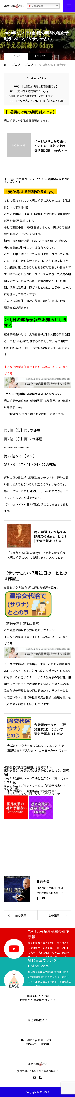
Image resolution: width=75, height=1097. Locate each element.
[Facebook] (38, 898)
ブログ (16, 56)
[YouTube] (44, 898)
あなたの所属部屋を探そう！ (37, 1000)
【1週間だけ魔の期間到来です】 (36, 86)
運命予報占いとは (37, 996)
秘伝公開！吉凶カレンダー (37, 1040)
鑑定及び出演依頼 (37, 1044)
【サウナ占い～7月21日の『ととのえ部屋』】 (38, 101)
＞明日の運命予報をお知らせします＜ (29, 96)
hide (43, 78)
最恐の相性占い (37, 1020)
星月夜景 (43, 881)
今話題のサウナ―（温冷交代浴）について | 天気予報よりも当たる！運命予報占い (50, 729)
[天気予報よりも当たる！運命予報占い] (14, 6)
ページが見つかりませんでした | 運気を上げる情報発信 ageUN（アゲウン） (50, 146)
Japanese (37, 5)
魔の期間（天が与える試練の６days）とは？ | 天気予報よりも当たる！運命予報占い (50, 536)
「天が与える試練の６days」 (29, 91)
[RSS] (41, 1077)
